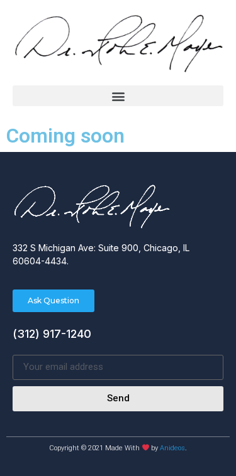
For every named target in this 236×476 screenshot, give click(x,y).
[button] (118, 95)
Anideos (172, 448)
